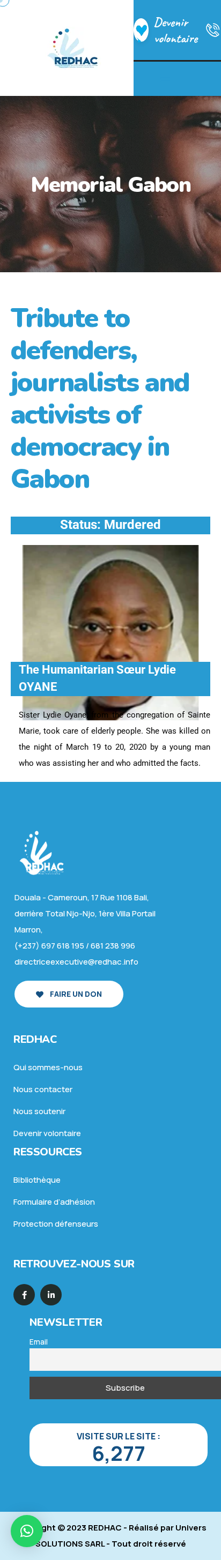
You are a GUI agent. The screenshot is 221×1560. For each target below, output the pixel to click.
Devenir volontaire (175, 30)
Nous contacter (42, 1089)
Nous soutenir (39, 1111)
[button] (27, 1531)
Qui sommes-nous (48, 1067)
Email (39, 1342)
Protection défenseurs (55, 1223)
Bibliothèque (37, 1179)
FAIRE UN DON (75, 994)
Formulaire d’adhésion (54, 1201)
